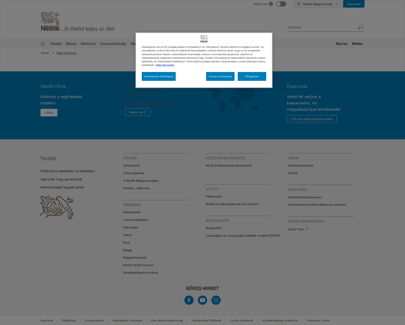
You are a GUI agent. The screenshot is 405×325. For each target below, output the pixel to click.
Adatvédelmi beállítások (158, 76)
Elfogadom (252, 76)
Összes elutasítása (220, 76)
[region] (204, 60)
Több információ (164, 65)
